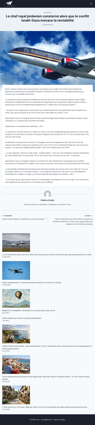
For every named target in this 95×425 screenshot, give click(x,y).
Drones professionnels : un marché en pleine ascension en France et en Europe (31, 282)
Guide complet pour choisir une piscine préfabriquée (21, 318)
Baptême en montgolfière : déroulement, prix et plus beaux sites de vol (28, 310)
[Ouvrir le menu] (91, 3)
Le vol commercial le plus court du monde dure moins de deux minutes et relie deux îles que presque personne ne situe (46, 255)
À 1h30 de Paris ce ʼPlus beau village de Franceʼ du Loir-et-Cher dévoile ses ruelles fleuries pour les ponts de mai (44, 407)
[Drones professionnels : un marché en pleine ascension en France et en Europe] (47, 270)
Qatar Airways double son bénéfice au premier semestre (23, 217)
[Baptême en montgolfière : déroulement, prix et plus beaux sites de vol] (47, 298)
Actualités (47, 12)
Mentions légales (59, 420)
